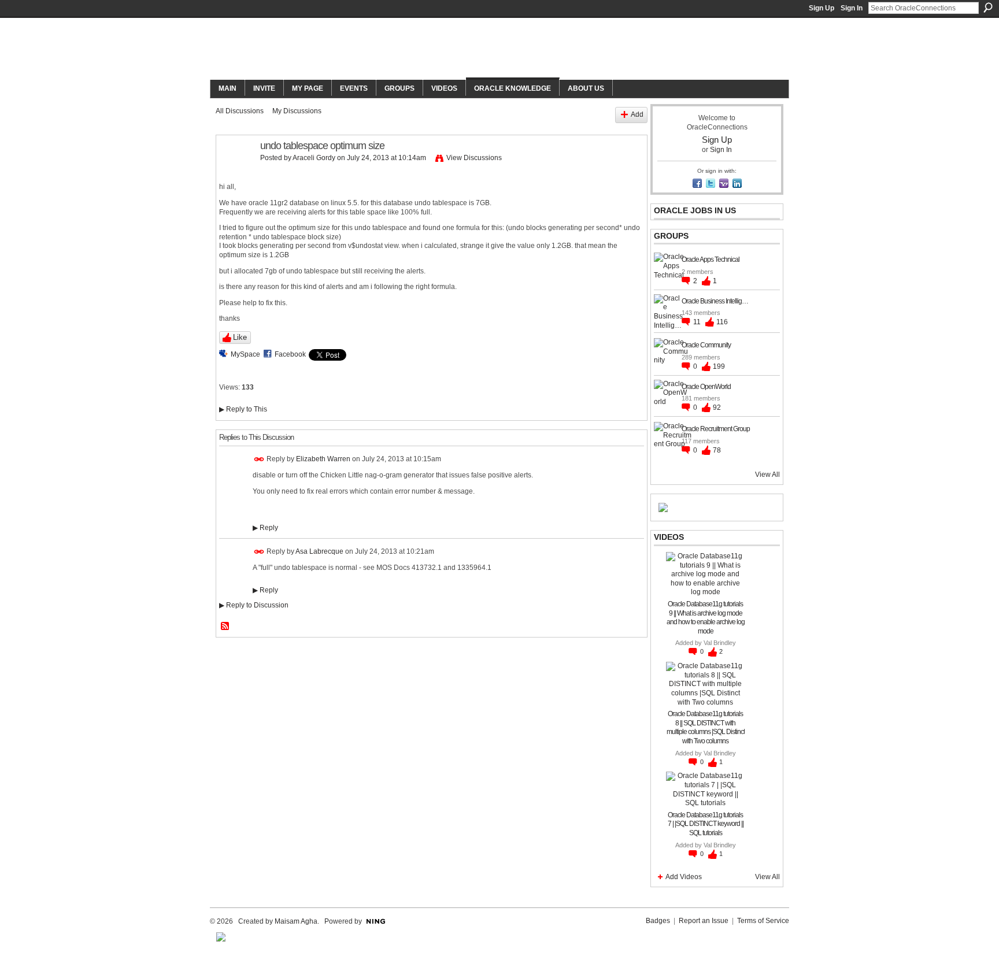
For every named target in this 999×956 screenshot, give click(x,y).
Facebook (290, 354)
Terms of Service (763, 921)
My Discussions (296, 111)
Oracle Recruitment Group (716, 429)
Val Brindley (720, 642)
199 (719, 366)
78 (717, 450)
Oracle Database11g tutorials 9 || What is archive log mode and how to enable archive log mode (706, 617)
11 (697, 322)
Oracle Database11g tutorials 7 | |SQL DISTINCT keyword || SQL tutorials (705, 824)
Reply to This (243, 409)
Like (240, 337)
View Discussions (474, 158)
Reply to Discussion (253, 605)
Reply (265, 528)
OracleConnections (370, 50)
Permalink (259, 459)
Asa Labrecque (319, 551)
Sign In (852, 8)
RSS (225, 626)
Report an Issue (703, 921)
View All (767, 474)
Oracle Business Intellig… (715, 301)
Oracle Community (706, 345)
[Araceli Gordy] (234, 172)
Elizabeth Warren (323, 459)
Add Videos (683, 877)
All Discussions (240, 111)
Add (637, 114)
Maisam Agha (296, 921)
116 (722, 322)
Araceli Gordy (314, 158)
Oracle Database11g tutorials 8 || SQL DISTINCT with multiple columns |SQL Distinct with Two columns (706, 727)
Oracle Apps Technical (710, 259)
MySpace (245, 354)
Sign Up (821, 8)
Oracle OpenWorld (706, 387)
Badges (658, 921)
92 (717, 407)
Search (988, 7)
